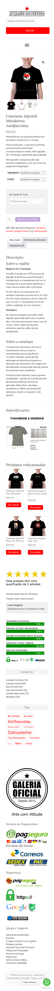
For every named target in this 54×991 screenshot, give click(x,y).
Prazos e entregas (15, 953)
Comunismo (20, 732)
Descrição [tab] (15, 240)
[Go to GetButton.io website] (47, 988)
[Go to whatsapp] (47, 982)
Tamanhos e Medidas (16, 963)
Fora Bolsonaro (17, 737)
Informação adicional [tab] (35, 240)
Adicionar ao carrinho (27, 219)
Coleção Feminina (14, 680)
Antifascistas (40, 231)
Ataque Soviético (14, 727)
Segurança (11, 957)
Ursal (29, 743)
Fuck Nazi (34, 738)
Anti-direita (14, 716)
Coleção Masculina (15, 693)
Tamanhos (13, 173)
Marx (18, 743)
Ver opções (13, 505)
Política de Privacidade (17, 950)
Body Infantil (12, 687)
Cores (10, 179)
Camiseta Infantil (14, 690)
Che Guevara (28, 727)
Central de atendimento (17, 935)
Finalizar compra (14, 944)
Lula (9, 744)
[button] (43, 62)
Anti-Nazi (28, 716)
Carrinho (10, 938)
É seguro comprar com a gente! (21, 941)
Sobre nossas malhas (16, 960)
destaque (10, 697)
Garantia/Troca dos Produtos (20, 947)
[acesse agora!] (27, 769)
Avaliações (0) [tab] (17, 245)
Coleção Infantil (21, 231)
